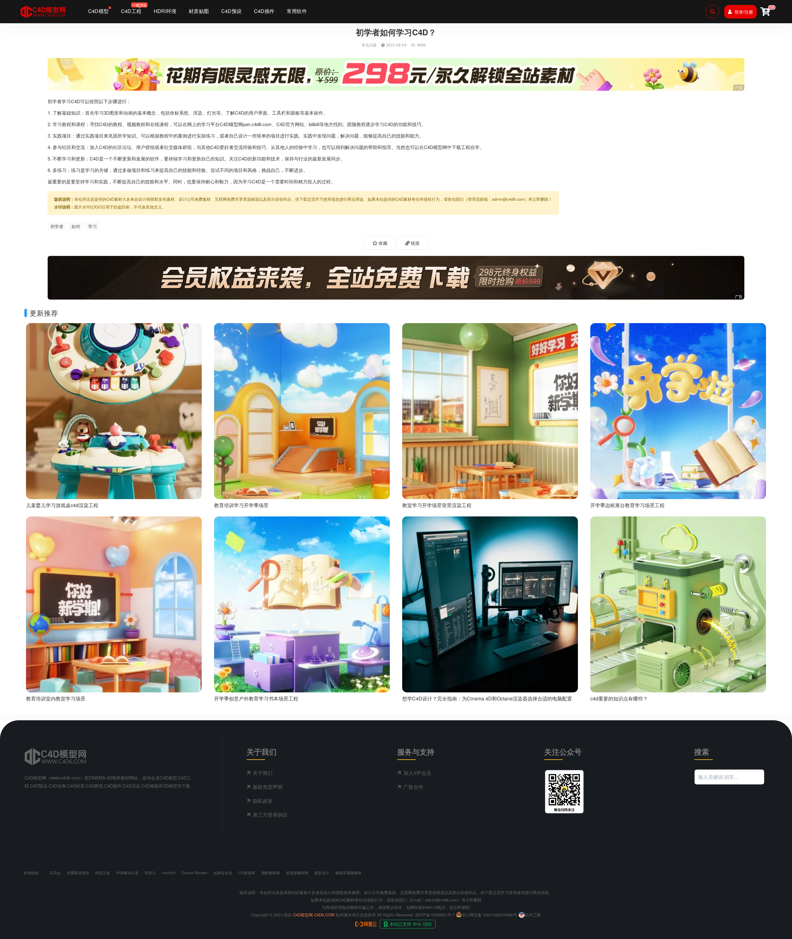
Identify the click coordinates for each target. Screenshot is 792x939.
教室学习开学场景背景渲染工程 (436, 505)
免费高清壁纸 (78, 872)
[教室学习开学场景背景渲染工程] (490, 410)
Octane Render (194, 872)
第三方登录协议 (270, 814)
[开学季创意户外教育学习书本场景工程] (302, 603)
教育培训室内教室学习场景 (55, 698)
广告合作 (413, 786)
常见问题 (369, 44)
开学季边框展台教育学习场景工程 (627, 505)
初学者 (56, 226)
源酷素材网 (270, 872)
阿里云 (150, 872)
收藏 (382, 243)
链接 (415, 243)
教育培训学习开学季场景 (241, 505)
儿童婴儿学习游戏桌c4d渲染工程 (62, 505)
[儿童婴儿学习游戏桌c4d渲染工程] (114, 410)
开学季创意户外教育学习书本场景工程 (256, 698)
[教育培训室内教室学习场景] (114, 603)
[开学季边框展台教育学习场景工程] (678, 410)
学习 (92, 226)
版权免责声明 (267, 786)
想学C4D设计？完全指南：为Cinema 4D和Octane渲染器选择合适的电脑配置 (487, 698)
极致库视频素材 (348, 872)
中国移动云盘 (127, 872)
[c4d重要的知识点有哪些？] (678, 603)
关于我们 (263, 772)
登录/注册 (743, 12)
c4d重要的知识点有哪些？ (619, 698)
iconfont (168, 872)
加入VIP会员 (417, 772)
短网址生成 (222, 872)
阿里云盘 (102, 872)
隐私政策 (263, 800)
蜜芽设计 (321, 872)
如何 (75, 226)
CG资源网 (246, 872)
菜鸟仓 (55, 872)
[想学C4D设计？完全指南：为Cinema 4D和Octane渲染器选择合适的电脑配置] (490, 603)
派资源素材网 (297, 872)
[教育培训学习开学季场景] (302, 410)
